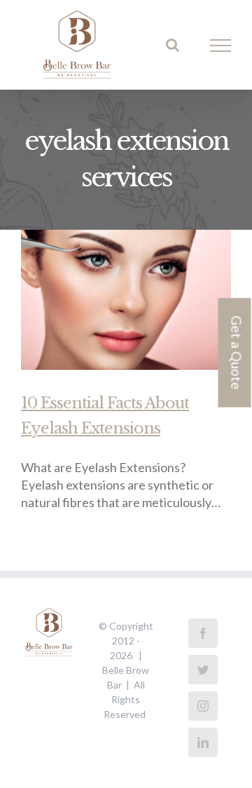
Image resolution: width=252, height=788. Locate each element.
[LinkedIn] (203, 742)
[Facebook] (203, 633)
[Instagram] (203, 706)
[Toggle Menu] (221, 45)
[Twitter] (203, 669)
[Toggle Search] (172, 45)
